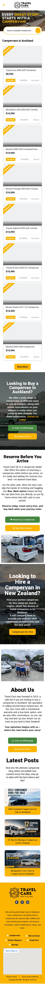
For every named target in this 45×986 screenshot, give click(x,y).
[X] (22, 902)
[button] (3, 665)
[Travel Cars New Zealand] (22, 5)
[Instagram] (27, 902)
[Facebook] (17, 902)
